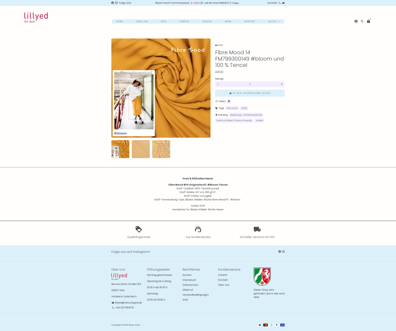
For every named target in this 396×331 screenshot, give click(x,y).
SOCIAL (274, 21)
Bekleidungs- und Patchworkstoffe (246, 115)
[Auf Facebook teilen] (229, 101)
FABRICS (184, 21)
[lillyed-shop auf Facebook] (112, 3)
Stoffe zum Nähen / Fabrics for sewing (234, 120)
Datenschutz (190, 285)
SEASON (207, 21)
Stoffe (219, 45)
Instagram (279, 28)
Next (206, 88)
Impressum (189, 280)
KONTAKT (250, 21)
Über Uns (223, 285)
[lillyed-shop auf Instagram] (116, 3)
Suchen (187, 275)
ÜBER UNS (142, 21)
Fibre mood (232, 108)
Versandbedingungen (196, 295)
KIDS (164, 21)
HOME (119, 21)
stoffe (244, 108)
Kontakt (223, 280)
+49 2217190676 (123, 307)
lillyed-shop (134, 325)
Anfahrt (223, 275)
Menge (219, 79)
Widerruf (188, 290)
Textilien (259, 120)
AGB (185, 299)
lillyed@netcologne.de (127, 302)
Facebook (296, 28)
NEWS (228, 21)
